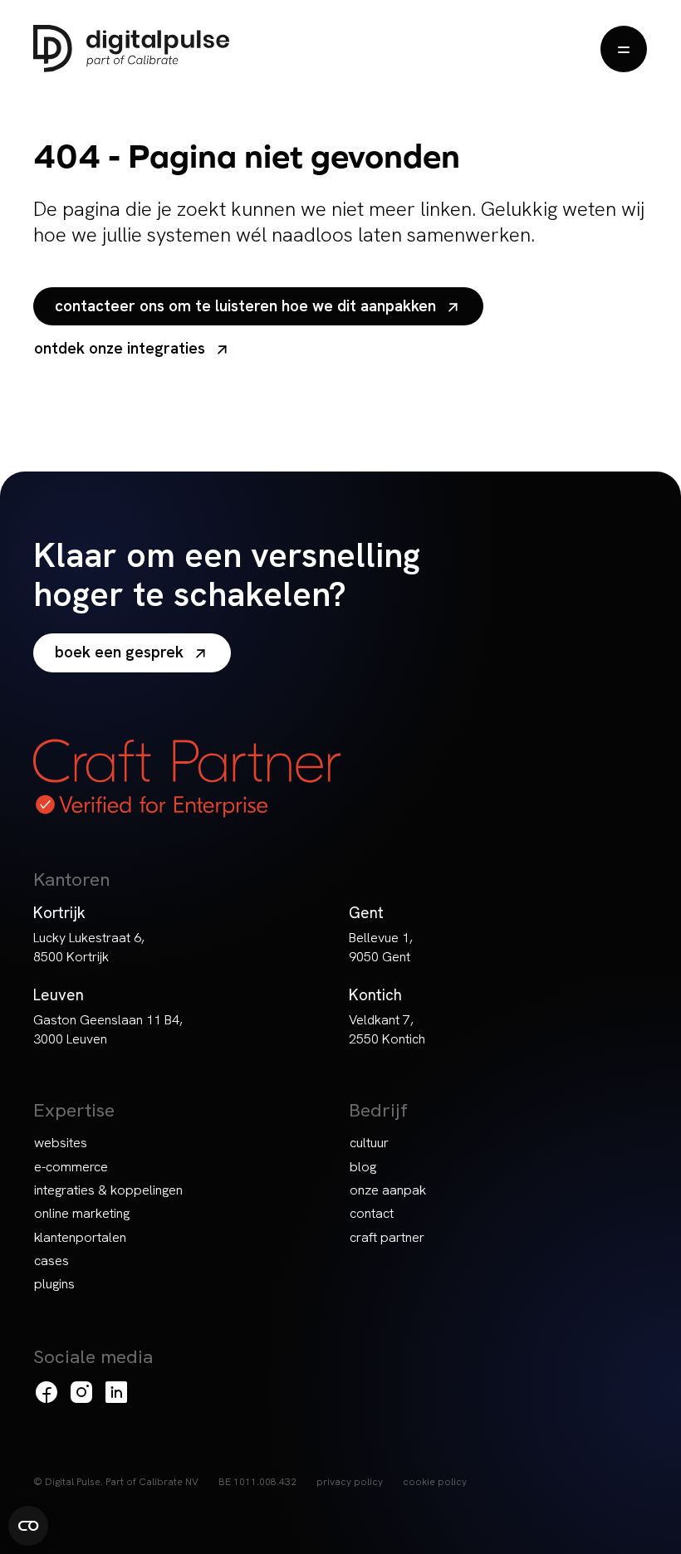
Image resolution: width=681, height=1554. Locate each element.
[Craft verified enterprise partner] (186, 778)
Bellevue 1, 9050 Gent (381, 947)
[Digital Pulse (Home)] (131, 48)
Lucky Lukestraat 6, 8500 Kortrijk (89, 947)
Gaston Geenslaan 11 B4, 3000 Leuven (108, 1029)
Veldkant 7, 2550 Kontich (387, 1029)
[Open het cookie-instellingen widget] (28, 1526)
